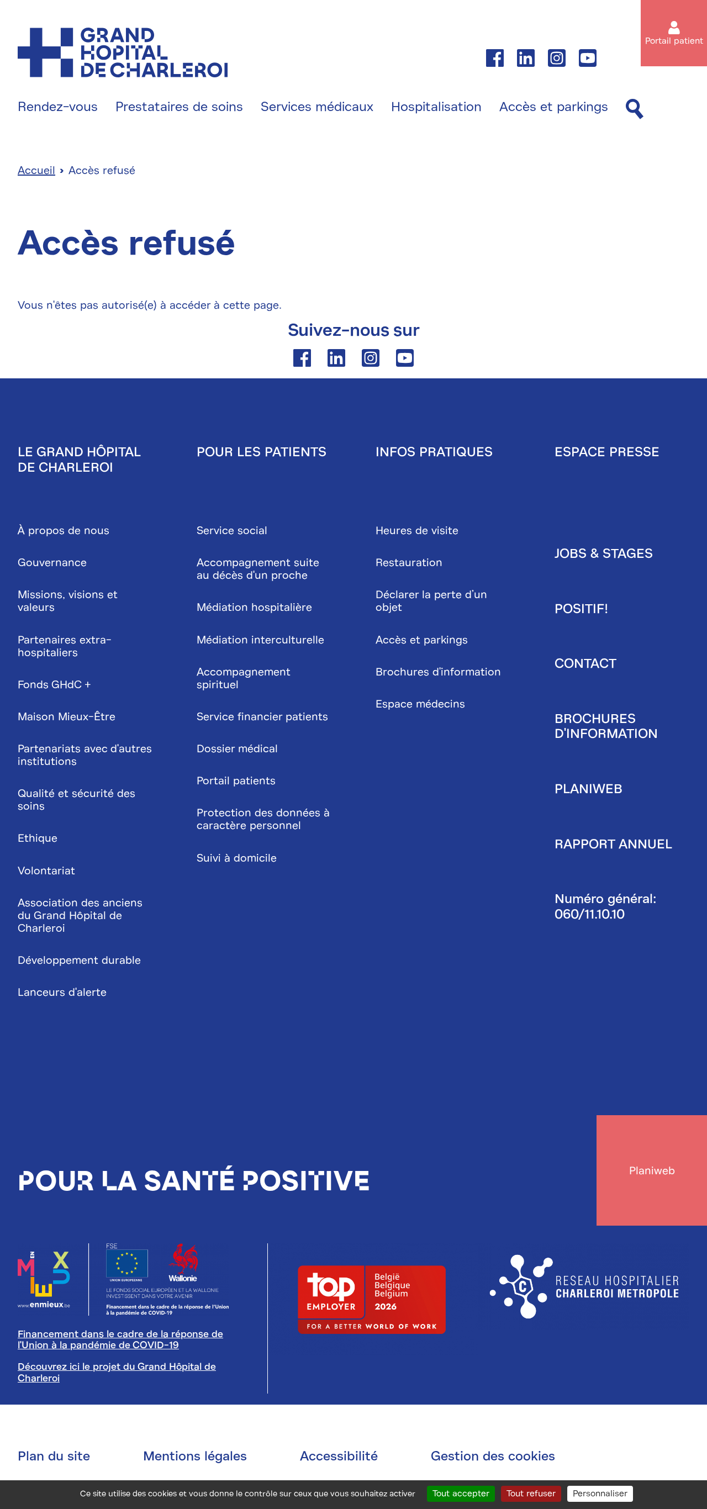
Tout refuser (531, 1493)
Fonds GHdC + (54, 685)
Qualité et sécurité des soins (76, 800)
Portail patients (236, 781)
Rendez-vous (58, 107)
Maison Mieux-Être (66, 717)
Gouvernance (52, 562)
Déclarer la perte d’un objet (431, 601)
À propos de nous (63, 530)
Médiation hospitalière (254, 607)
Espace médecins (420, 704)
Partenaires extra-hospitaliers (65, 646)
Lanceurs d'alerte (62, 992)
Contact (585, 663)
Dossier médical (237, 749)
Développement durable (79, 960)
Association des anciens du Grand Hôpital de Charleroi (80, 915)
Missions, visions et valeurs (68, 601)
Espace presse (607, 452)
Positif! (581, 608)
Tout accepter (460, 1493)
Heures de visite (417, 530)
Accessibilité (339, 1456)
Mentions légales (195, 1456)
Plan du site (54, 1456)
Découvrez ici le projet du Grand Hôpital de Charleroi (117, 1372)
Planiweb (588, 788)
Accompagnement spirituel (244, 678)
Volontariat (46, 871)
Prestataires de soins (179, 107)
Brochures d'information (438, 672)
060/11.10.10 (590, 914)
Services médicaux (317, 107)
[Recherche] (634, 109)
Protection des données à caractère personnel (263, 819)
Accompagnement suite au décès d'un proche (258, 569)
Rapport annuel (613, 844)
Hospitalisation (436, 107)
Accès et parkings (553, 107)
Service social (232, 530)
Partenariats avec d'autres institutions (85, 755)
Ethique (37, 838)
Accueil (36, 170)
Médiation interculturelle (260, 640)
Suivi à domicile (237, 858)
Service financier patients (262, 717)
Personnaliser (600, 1493)
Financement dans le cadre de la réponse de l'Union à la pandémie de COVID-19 (120, 1340)
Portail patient (674, 40)
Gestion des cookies (493, 1456)
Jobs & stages (604, 553)
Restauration (409, 562)
